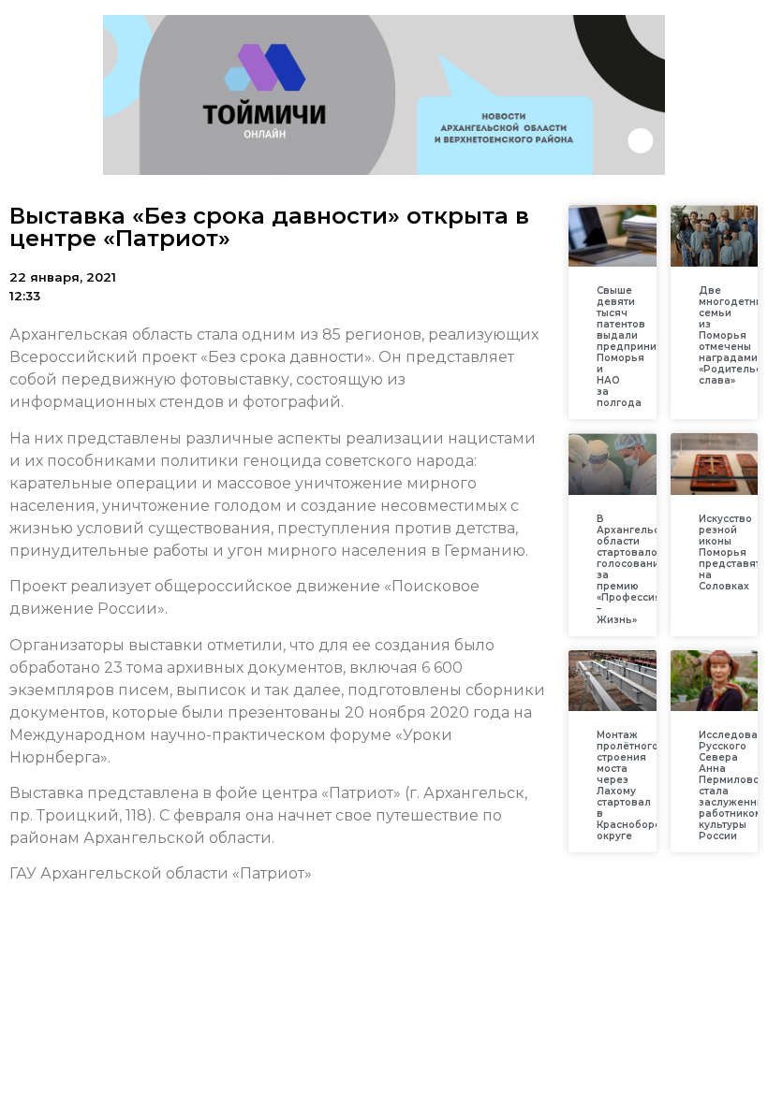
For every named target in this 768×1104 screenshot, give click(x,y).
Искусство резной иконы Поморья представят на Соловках (730, 552)
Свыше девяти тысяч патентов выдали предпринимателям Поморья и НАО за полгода (649, 346)
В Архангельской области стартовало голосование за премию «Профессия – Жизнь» (637, 569)
